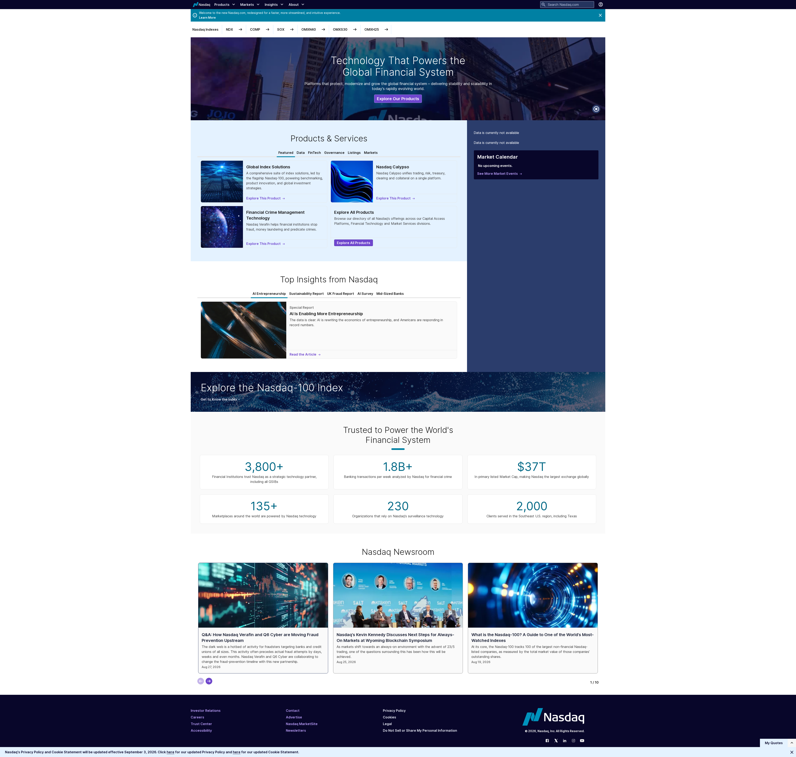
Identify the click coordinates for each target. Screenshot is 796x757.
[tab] (286, 152)
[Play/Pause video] (596, 109)
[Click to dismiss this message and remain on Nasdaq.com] (791, 752)
